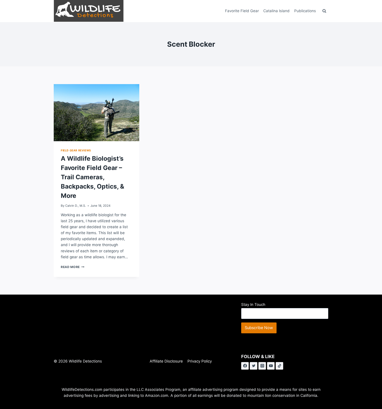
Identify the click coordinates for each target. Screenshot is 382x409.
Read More (72, 267)
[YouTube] (271, 366)
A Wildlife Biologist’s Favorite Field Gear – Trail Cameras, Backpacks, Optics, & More (92, 177)
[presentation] (96, 112)
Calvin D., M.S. (75, 205)
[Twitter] (253, 366)
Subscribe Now (259, 327)
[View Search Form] (324, 11)
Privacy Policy (199, 361)
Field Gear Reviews (76, 150)
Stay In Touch (253, 304)
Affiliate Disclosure (166, 361)
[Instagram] (262, 366)
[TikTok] (279, 366)
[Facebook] (245, 366)
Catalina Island (276, 11)
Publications (305, 11)
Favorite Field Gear (242, 11)
